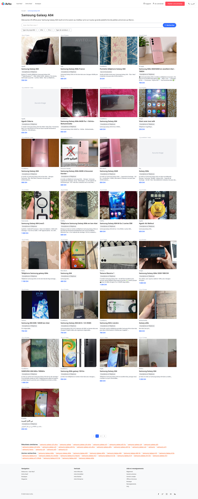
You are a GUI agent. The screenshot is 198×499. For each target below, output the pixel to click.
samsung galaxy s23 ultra (31, 447)
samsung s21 (63, 449)
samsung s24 (40, 449)
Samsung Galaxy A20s (86, 458)
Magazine (24, 479)
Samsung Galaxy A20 (69, 458)
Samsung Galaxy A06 (114, 453)
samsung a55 (51, 449)
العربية (193, 4)
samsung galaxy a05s (104, 447)
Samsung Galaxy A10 (150, 453)
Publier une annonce (175, 4)
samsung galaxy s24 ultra (82, 444)
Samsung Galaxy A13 (89, 456)
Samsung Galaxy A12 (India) (48, 456)
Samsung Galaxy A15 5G (51, 458)
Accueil (23, 11)
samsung (151, 447)
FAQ (128, 486)
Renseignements (131, 484)
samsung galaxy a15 (100, 444)
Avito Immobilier (78, 474)
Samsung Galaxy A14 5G (142, 456)
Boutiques (38, 4)
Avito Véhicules (78, 471)
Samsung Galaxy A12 (29, 456)
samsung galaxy (65, 444)
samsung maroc (28, 449)
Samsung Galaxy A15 (160, 456)
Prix (49, 30)
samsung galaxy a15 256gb (31, 458)
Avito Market (77, 476)
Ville (41, 30)
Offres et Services (132, 479)
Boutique (129, 481)
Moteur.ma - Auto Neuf (27, 471)
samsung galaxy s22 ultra (86, 447)
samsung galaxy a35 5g (122, 447)
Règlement (130, 471)
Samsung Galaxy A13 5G (106, 456)
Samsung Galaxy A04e (46, 453)
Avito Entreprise (78, 479)
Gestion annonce (131, 474)
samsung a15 (161, 447)
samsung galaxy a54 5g (66, 447)
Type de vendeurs (62, 30)
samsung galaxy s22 (139, 447)
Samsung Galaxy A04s (63, 453)
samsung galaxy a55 (151, 444)
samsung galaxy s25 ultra (49, 444)
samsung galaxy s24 (135, 444)
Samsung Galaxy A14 (124, 456)
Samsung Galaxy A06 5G (132, 453)
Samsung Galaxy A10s (166, 453)
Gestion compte (131, 476)
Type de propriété (29, 30)
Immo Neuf (28, 4)
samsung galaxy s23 (49, 447)
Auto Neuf (19, 4)
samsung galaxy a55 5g (117, 444)
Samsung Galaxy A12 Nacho (70, 456)
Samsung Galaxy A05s (97, 453)
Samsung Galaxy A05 (80, 453)
